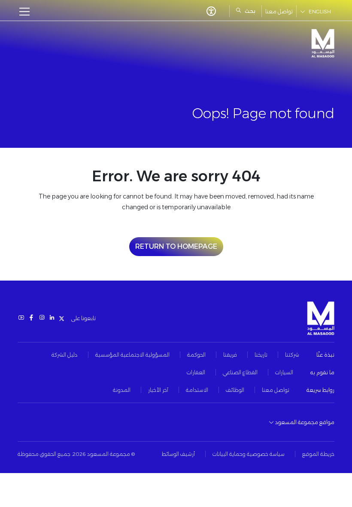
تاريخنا (261, 354)
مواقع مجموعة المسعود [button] (304, 422)
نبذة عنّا (325, 354)
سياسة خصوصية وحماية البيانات (248, 454)
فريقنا (230, 354)
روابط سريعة (320, 390)
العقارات (196, 372)
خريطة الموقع (318, 454)
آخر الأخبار (158, 390)
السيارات (284, 372)
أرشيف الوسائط (178, 454)
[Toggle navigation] (27, 11)
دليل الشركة (65, 354)
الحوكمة (196, 354)
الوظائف (235, 390)
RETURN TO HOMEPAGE (176, 246)
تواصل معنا (279, 11)
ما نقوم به (322, 372)
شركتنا (292, 354)
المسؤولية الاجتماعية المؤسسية (132, 354)
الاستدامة (197, 390)
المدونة (121, 390)
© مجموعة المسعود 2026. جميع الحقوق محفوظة (76, 454)
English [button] (320, 11)
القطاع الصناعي (240, 372)
